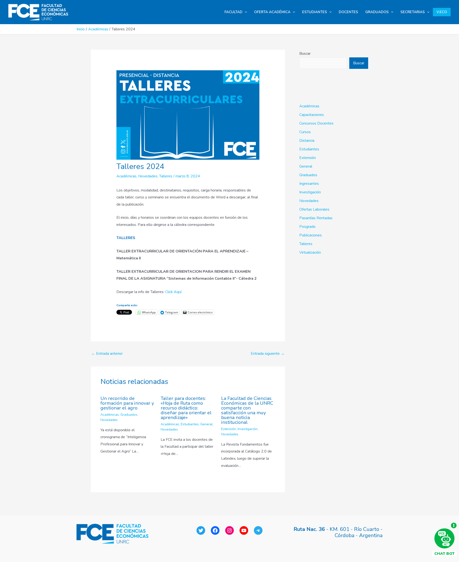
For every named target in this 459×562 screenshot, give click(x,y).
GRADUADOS (377, 12)
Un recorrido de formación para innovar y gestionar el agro (127, 403)
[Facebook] (215, 530)
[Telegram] (258, 530)
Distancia (306, 140)
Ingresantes (309, 183)
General (206, 424)
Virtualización (310, 252)
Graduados (128, 414)
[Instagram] (229, 530)
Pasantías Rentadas (316, 218)
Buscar (305, 53)
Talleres (165, 176)
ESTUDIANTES (314, 12)
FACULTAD (233, 12)
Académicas (126, 176)
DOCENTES (348, 12)
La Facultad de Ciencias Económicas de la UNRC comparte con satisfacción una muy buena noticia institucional (247, 410)
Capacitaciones (311, 114)
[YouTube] (244, 530)
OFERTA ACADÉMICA (272, 12)
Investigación (247, 429)
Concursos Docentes (316, 123)
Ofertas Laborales (314, 209)
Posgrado (307, 226)
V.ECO (442, 12)
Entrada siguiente (267, 353)
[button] (244, 12)
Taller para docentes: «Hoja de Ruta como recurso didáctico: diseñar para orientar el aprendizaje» (186, 408)
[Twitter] (201, 530)
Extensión (228, 429)
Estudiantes (190, 424)
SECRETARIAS (412, 12)
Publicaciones (310, 235)
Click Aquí (173, 292)
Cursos (305, 132)
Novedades (148, 176)
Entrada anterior (107, 353)
